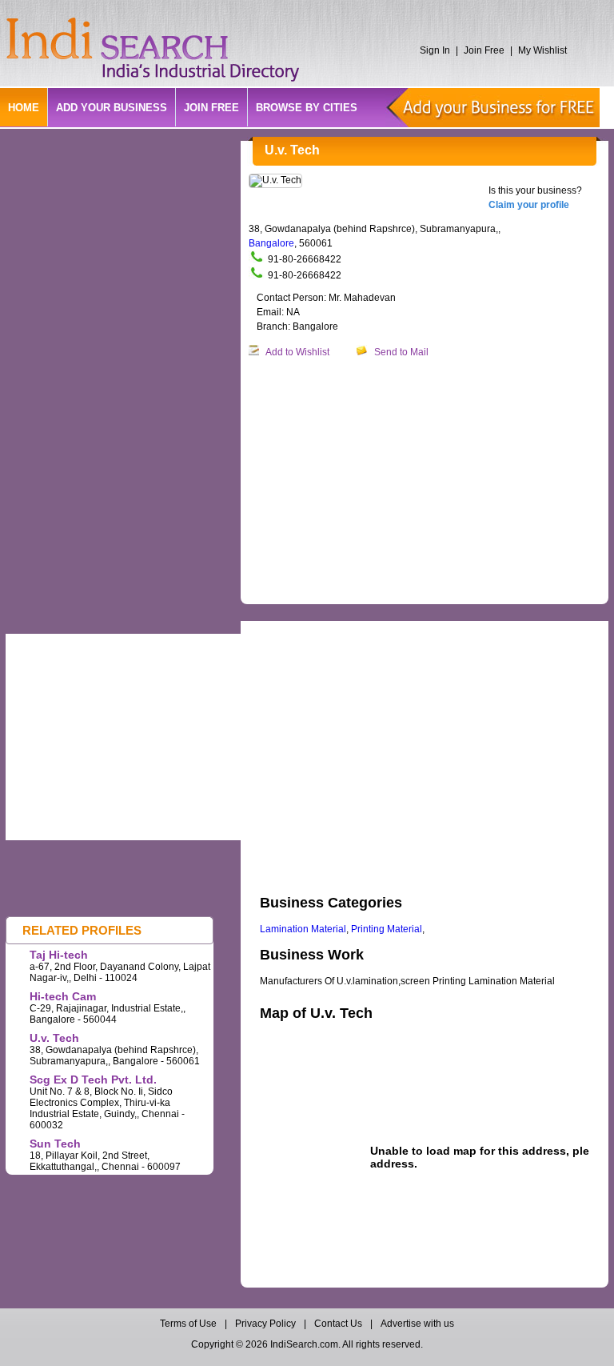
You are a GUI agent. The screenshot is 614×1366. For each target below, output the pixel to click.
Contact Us (338, 1323)
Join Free (484, 50)
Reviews (383, 631)
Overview (278, 631)
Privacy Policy (265, 1323)
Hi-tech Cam (63, 996)
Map (333, 631)
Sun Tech (55, 1143)
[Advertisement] (431, 482)
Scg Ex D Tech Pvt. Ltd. (93, 1079)
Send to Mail (401, 352)
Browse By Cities (306, 108)
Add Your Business (111, 108)
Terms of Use (189, 1323)
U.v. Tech (54, 1038)
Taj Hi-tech (59, 954)
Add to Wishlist (297, 352)
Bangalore (271, 243)
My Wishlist (542, 50)
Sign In (435, 50)
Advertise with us (417, 1323)
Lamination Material (303, 929)
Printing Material (386, 929)
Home (23, 108)
